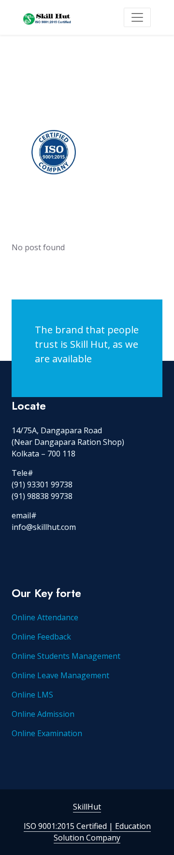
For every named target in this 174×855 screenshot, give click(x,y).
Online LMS (32, 694)
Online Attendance (45, 617)
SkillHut (87, 806)
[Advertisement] (87, 127)
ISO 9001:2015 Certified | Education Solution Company (87, 832)
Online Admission (43, 714)
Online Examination (47, 733)
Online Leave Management (60, 675)
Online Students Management (66, 656)
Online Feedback (41, 636)
